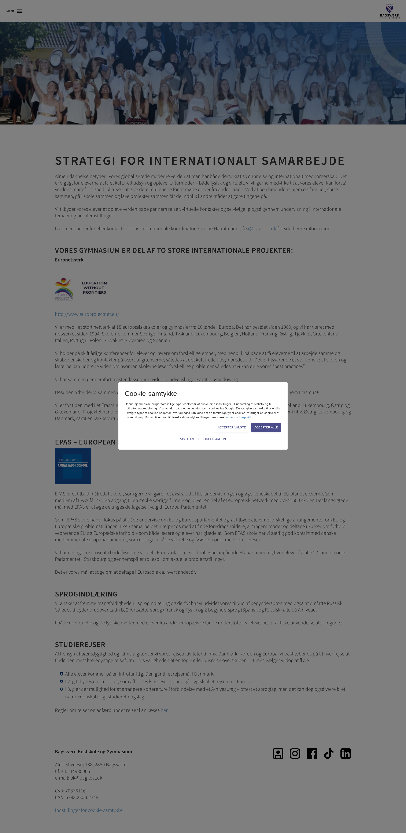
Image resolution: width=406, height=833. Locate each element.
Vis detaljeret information (203, 439)
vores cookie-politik (239, 417)
